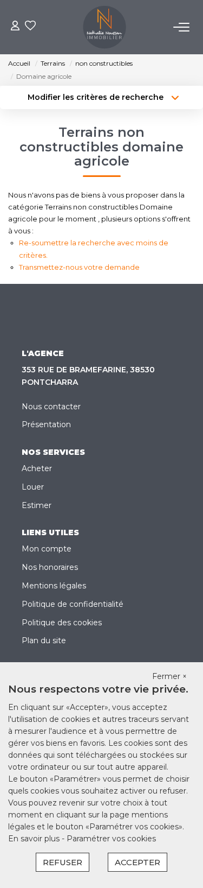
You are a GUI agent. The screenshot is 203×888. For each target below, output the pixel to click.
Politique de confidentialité (72, 604)
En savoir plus (35, 838)
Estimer (36, 505)
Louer (33, 487)
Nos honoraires (50, 567)
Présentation (46, 424)
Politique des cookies (62, 622)
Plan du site (44, 640)
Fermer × (169, 676)
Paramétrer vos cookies (111, 838)
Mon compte (46, 549)
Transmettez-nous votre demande (79, 267)
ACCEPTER (137, 862)
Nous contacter (51, 406)
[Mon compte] (15, 27)
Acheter (37, 468)
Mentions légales (54, 586)
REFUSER (62, 862)
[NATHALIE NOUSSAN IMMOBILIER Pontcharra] (104, 27)
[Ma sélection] (30, 27)
